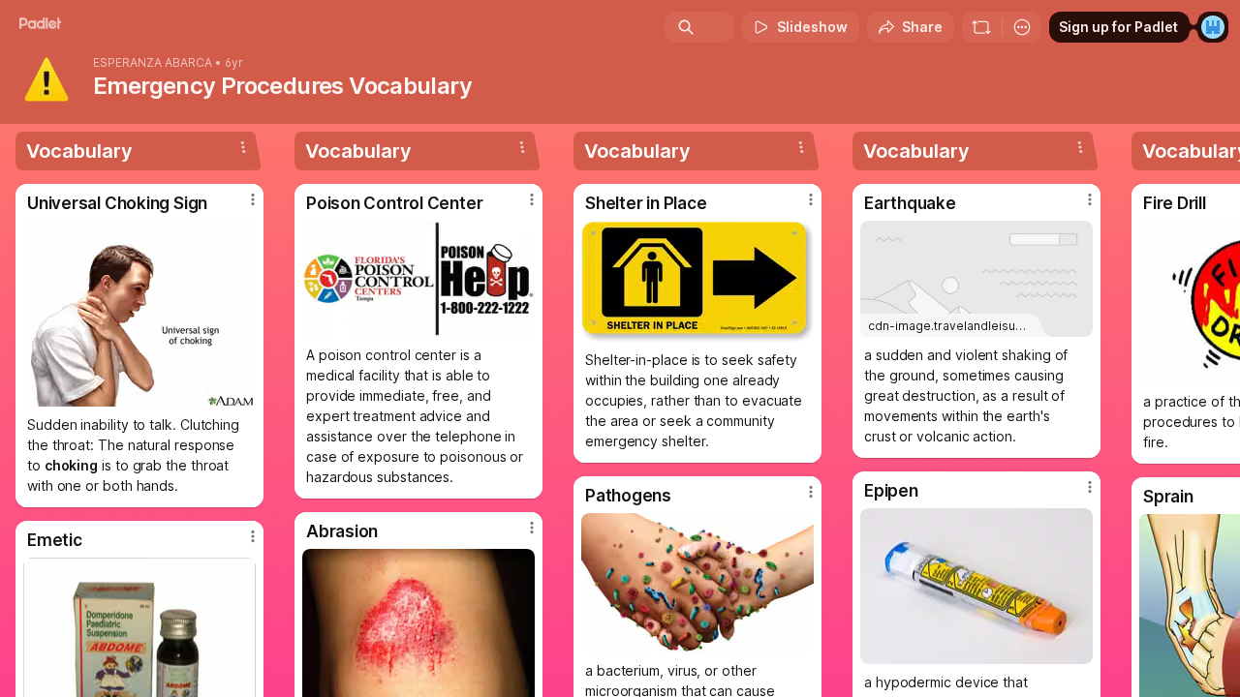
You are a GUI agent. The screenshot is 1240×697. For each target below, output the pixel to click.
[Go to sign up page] (1212, 27)
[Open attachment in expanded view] (139, 314)
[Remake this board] (981, 27)
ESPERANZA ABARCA (152, 63)
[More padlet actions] (1022, 27)
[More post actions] (253, 199)
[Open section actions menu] (243, 147)
